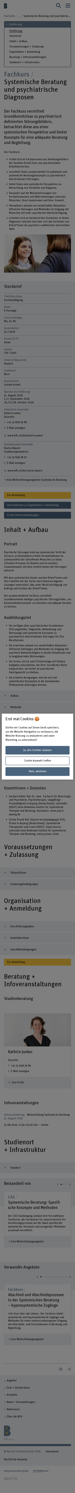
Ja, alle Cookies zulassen (37, 750)
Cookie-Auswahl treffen (37, 760)
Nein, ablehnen (37, 771)
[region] (37, 746)
